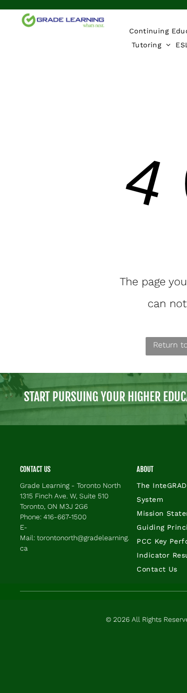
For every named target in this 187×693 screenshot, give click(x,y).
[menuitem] (151, 45)
